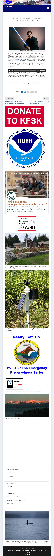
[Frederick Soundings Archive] (27, 540)
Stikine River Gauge (11, 493)
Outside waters (10, 479)
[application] (27, 70)
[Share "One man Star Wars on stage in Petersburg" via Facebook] (22, 91)
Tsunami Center (10, 503)
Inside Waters (10, 476)
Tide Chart (9, 486)
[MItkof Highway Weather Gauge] (27, 327)
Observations (10, 483)
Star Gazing (9, 490)
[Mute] (40, 70)
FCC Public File (27, 552)
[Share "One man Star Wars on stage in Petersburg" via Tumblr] (30, 91)
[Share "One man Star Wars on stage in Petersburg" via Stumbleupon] (36, 91)
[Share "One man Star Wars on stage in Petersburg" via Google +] (27, 91)
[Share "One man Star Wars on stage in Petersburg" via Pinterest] (33, 91)
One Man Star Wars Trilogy (19, 59)
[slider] (43, 70)
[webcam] (27, 417)
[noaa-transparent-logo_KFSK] (25, 168)
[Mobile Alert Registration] (14, 390)
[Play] (9, 70)
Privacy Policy (11, 550)
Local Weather (10, 473)
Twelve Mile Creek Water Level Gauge (16, 500)
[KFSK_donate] (24, 126)
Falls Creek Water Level (12, 497)
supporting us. (37, 83)
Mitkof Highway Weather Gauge (14, 469)
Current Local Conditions (13, 466)
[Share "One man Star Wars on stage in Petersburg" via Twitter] (25, 91)
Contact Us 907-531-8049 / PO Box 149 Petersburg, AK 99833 (31, 550)
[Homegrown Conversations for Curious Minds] (27, 265)
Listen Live (9, 6)
